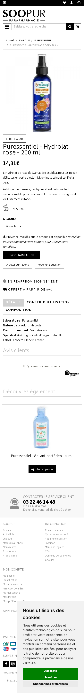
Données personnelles (58, 556)
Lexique (7, 539)
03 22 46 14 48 (39, 502)
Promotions (9, 552)
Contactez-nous (54, 531)
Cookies (50, 560)
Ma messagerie (11, 593)
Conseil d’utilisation (48, 302)
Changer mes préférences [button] (50, 683)
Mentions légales (54, 547)
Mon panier (9, 576)
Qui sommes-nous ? (56, 535)
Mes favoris (9, 597)
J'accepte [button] (50, 670)
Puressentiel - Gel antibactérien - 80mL (42, 456)
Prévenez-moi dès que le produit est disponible (36, 237)
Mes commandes (12, 585)
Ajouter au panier (42, 469)
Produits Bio (10, 556)
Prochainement (21, 255)
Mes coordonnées (13, 589)
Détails (13, 302)
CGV (47, 552)
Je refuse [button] (50, 677)
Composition (19, 310)
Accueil (10, 41)
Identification (10, 580)
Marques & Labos (13, 543)
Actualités (8, 535)
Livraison (50, 543)
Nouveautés (9, 547)
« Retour (14, 139)
